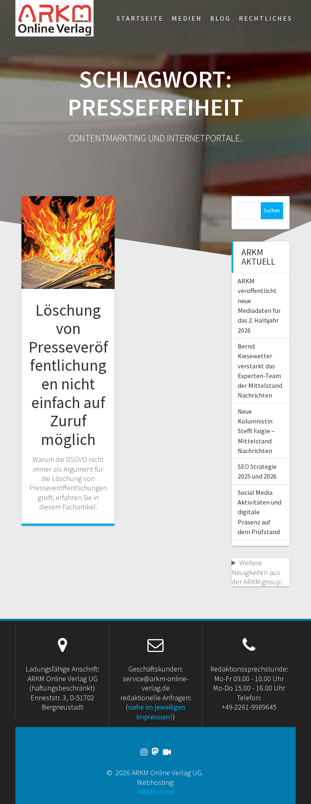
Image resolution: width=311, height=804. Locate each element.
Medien (187, 18)
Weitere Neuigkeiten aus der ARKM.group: (257, 572)
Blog (220, 18)
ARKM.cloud (155, 791)
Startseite (140, 18)
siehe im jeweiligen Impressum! (156, 711)
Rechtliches (265, 18)
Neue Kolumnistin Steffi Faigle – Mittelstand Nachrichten (256, 431)
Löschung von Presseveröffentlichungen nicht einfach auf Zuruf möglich (68, 374)
